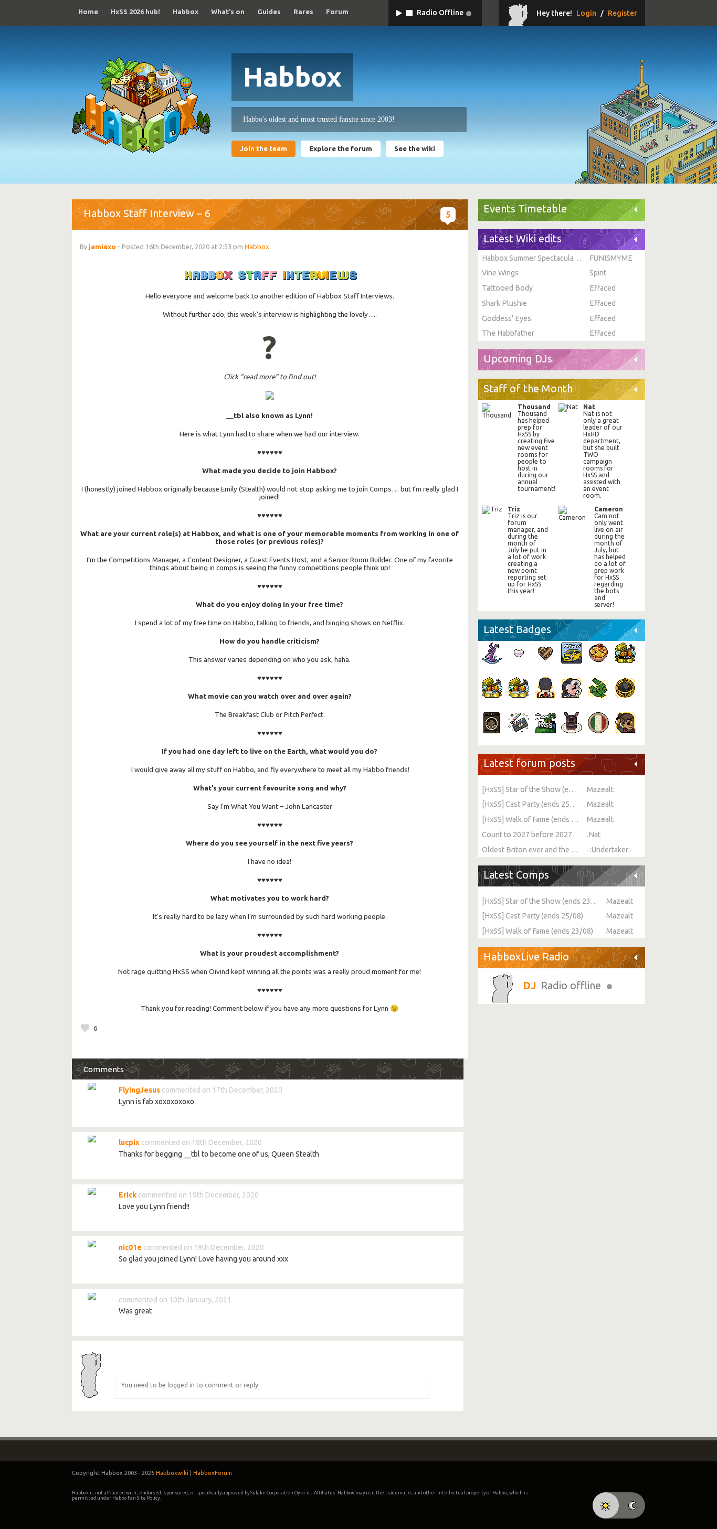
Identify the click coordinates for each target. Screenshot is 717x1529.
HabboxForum (212, 1473)
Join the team (263, 149)
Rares (303, 11)
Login (586, 13)
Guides (269, 11)
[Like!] (85, 1028)
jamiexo (102, 246)
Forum (337, 11)
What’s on (228, 11)
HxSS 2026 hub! (135, 11)
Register (622, 13)
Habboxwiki (172, 1473)
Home (88, 11)
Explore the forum (340, 149)
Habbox (185, 11)
